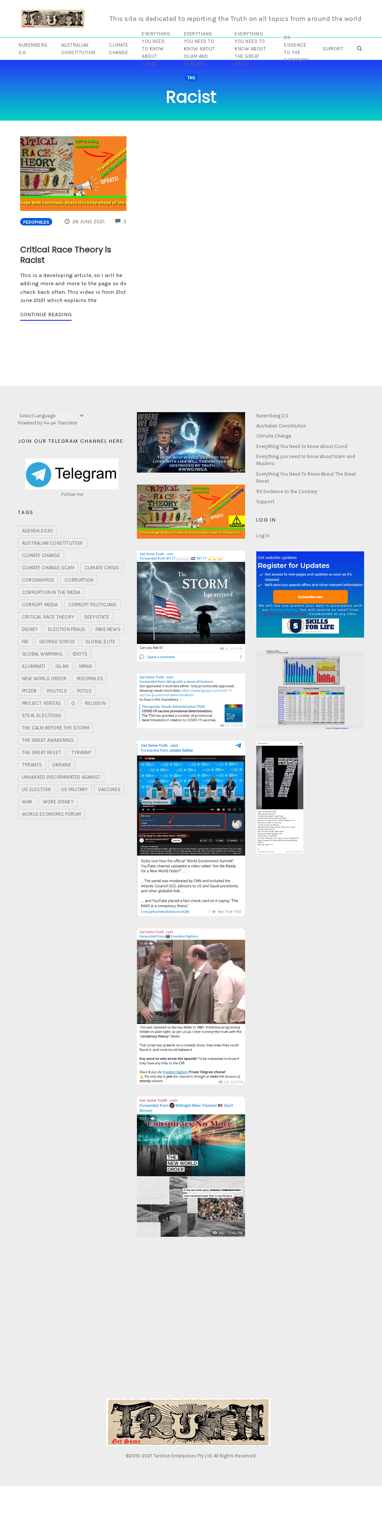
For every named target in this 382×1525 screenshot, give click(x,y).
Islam (62, 666)
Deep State (96, 617)
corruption (79, 580)
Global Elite (100, 641)
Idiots (80, 654)
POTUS (84, 691)
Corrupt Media (40, 604)
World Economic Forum (51, 814)
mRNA (85, 666)
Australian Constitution (78, 48)
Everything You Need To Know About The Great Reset (250, 48)
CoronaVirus (38, 580)
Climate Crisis (102, 567)
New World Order (44, 678)
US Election (36, 789)
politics (57, 691)
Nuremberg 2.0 (33, 48)
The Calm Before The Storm (55, 728)
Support (333, 49)
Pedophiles (36, 222)
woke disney (58, 801)
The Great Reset (41, 752)
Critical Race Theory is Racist (65, 255)
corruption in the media (51, 592)
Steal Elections (41, 715)
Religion (95, 703)
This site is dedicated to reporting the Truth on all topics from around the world (236, 19)
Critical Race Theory (48, 617)
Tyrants (32, 765)
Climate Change (118, 48)
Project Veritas (41, 703)
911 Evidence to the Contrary (296, 49)
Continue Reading (46, 314)
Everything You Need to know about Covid (156, 48)
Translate (67, 423)
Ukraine (61, 765)
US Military (74, 789)
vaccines (109, 789)
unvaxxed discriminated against (61, 777)
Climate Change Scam (48, 567)
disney (30, 629)
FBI (25, 641)
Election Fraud (66, 629)
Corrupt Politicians (92, 604)
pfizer (29, 691)
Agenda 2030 (37, 530)
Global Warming (42, 654)
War (27, 801)
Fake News (108, 629)
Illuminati (33, 666)
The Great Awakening (47, 740)
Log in (262, 535)
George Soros (57, 641)
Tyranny (81, 752)
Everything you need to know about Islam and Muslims (199, 48)
